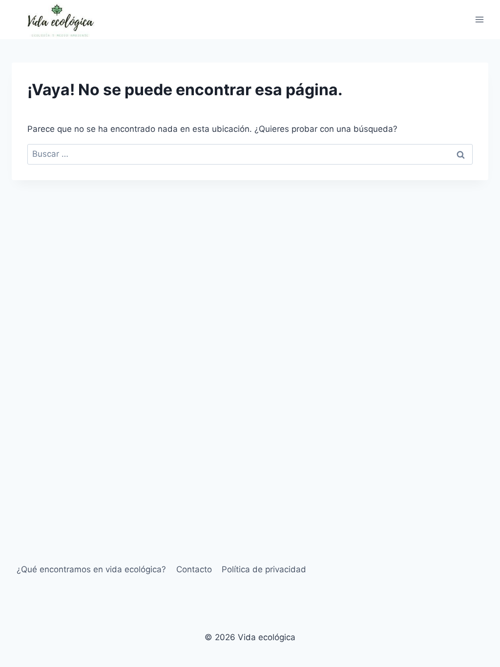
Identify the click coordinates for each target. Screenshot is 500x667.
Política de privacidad (264, 569)
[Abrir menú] (479, 19)
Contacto (194, 569)
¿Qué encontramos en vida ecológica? (91, 569)
